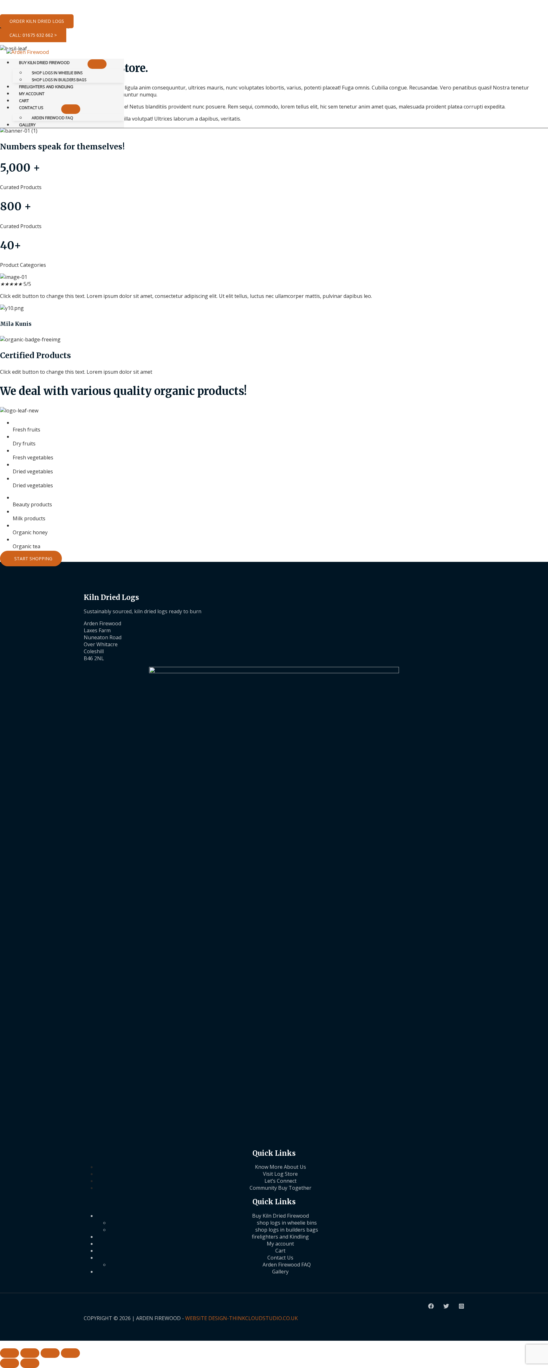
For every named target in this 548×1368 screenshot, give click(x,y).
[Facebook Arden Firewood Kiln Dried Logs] (431, 1307)
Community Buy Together (280, 1187)
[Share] (50, 1353)
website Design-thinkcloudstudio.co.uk (241, 1318)
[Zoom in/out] (9, 1353)
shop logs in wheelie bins (287, 1222)
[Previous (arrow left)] (9, 1363)
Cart (280, 1250)
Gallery (280, 1271)
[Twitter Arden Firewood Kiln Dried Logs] (446, 1307)
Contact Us (280, 1257)
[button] (37, 21)
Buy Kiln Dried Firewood (280, 1215)
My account (280, 1243)
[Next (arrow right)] (29, 1363)
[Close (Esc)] (70, 1353)
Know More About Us (280, 1166)
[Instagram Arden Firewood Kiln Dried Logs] (461, 1307)
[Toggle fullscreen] (29, 1353)
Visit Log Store (280, 1173)
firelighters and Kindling (280, 1236)
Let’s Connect (280, 1180)
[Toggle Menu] (97, 64)
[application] (72, 62)
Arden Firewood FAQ (287, 1264)
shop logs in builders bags (286, 1229)
